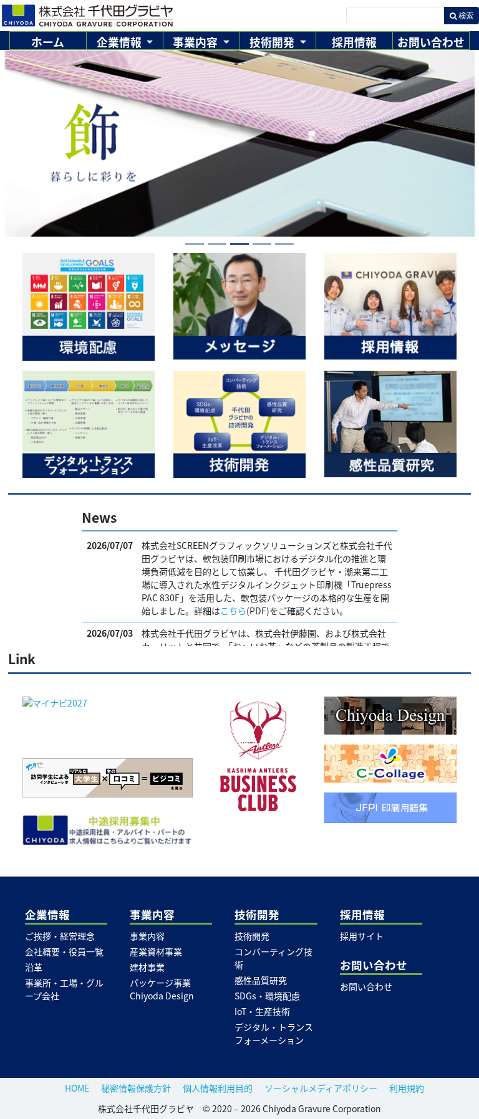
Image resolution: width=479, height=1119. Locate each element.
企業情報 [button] (120, 42)
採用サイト (362, 936)
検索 (465, 15)
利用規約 (406, 1088)
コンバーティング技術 (273, 958)
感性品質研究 (261, 980)
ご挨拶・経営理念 (60, 936)
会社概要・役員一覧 (64, 951)
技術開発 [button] (273, 42)
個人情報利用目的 (218, 1088)
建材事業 (147, 967)
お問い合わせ (431, 42)
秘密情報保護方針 (136, 1088)
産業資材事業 (156, 951)
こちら (233, 610)
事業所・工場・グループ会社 (64, 989)
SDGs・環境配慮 (267, 995)
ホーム (47, 42)
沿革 (33, 967)
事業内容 (147, 936)
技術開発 (252, 936)
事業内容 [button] (196, 42)
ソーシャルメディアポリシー (320, 1088)
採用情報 (354, 42)
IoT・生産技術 (262, 1011)
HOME (77, 1088)
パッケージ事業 (160, 982)
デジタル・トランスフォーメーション (274, 1033)
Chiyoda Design (162, 995)
